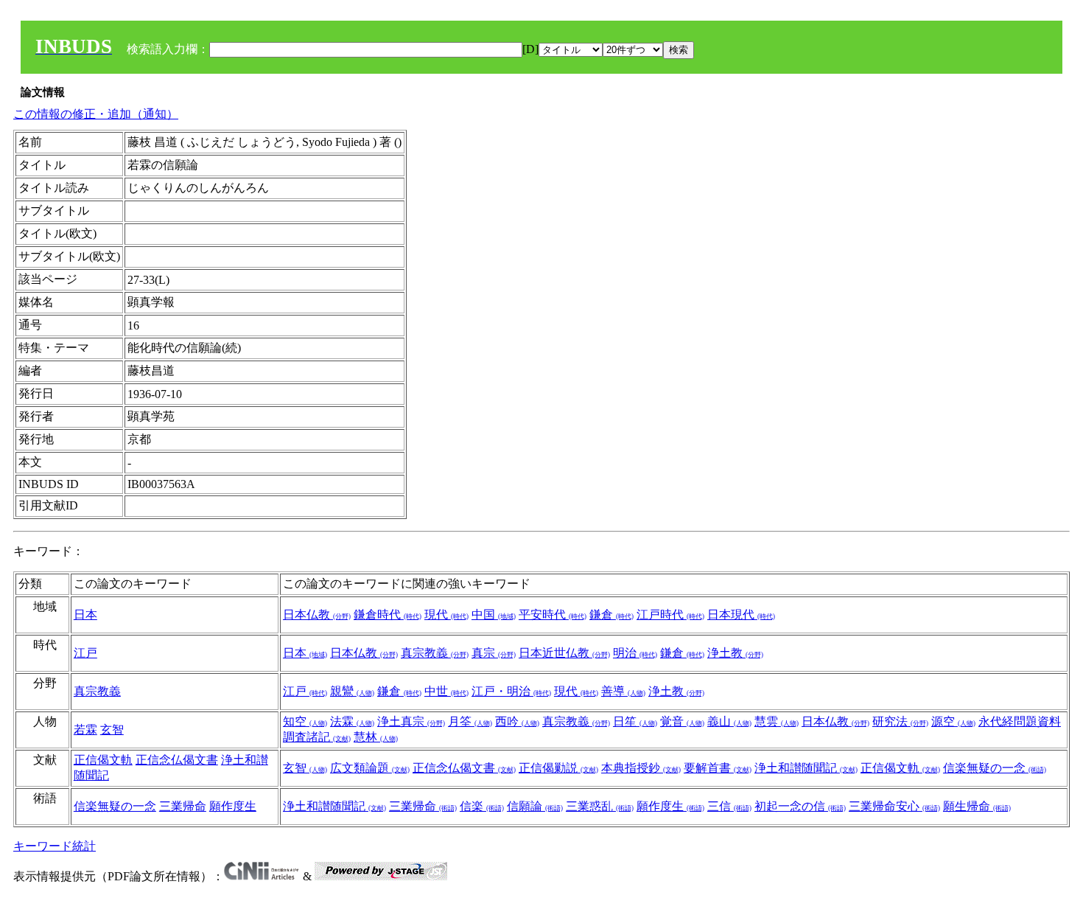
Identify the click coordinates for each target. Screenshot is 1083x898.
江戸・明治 (511, 691)
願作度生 (232, 806)
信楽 (482, 806)
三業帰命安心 (894, 806)
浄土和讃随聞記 (806, 768)
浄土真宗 (411, 721)
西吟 (517, 721)
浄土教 (735, 653)
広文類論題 (370, 768)
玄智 (112, 729)
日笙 (635, 721)
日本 (85, 614)
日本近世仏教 (564, 653)
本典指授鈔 (641, 768)
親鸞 (352, 691)
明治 (635, 653)
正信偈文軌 (103, 759)
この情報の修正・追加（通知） (95, 114)
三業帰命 (182, 806)
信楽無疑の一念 (994, 768)
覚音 (682, 721)
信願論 (535, 806)
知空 (305, 721)
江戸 (85, 653)
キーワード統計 (54, 846)
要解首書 (717, 768)
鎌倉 (611, 614)
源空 (953, 721)
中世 (446, 691)
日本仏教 (317, 614)
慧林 (376, 737)
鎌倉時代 (387, 614)
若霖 (85, 729)
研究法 (900, 721)
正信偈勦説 (558, 768)
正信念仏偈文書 (177, 759)
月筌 (470, 721)
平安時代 (552, 614)
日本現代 (741, 614)
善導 (623, 691)
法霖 (352, 721)
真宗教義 (435, 653)
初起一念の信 (800, 806)
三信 (729, 806)
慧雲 (776, 721)
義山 (729, 721)
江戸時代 (670, 614)
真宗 (494, 653)
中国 (494, 614)
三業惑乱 (600, 806)
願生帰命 (977, 806)
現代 (446, 614)
